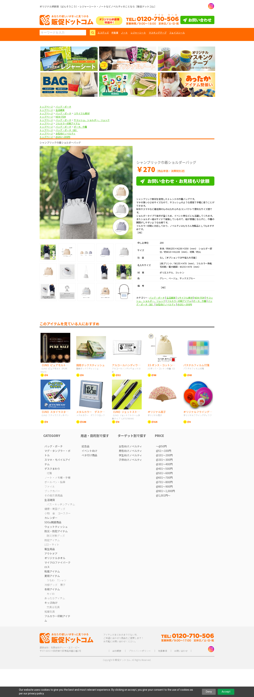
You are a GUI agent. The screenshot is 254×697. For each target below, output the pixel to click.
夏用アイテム (52, 576)
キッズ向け (50, 602)
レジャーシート (138, 32)
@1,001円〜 (163, 495)
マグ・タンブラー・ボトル (57, 453)
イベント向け (89, 451)
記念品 (85, 446)
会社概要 (116, 650)
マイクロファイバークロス (57, 565)
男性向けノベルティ (130, 451)
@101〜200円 (164, 455)
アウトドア (50, 553)
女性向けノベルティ (65, 133)
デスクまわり (52, 468)
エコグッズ (103, 32)
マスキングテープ (157, 32)
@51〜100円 (163, 451)
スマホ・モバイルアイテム (57, 462)
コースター (64, 513)
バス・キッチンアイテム (61, 504)
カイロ (50, 594)
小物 (47, 513)
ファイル (49, 486)
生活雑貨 (60, 110)
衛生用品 (49, 549)
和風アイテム (52, 571)
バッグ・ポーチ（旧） (67, 130)
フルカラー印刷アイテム (68, 123)
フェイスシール (177, 32)
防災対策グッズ (56, 535)
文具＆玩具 (53, 607)
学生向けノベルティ (130, 455)
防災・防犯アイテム (56, 531)
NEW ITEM (61, 116)
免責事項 (162, 650)
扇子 (62, 585)
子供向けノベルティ (130, 460)
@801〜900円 (164, 486)
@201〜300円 (63, 136)
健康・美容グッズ (54, 509)
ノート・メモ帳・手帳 (57, 477)
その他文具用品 (53, 495)
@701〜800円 (164, 482)
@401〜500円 (164, 468)
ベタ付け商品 (89, 455)
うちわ (50, 580)
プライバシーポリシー (139, 650)
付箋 (49, 473)
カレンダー (50, 518)
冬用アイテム (52, 589)
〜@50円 (161, 446)
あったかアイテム (54, 598)
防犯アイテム (52, 540)
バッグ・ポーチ (63, 106)
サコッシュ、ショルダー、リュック (92, 120)
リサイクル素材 (81, 113)
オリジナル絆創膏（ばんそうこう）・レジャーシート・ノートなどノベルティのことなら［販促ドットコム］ (98, 6)
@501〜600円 (164, 473)
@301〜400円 (164, 464)
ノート (124, 32)
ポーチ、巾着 (80, 126)
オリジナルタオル (54, 558)
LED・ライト (51, 544)
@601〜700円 (164, 477)
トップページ (46, 106)
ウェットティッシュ (56, 527)
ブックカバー (52, 491)
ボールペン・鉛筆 (54, 482)
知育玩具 (49, 611)
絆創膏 (115, 32)
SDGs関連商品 (52, 522)
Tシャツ (61, 580)
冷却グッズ (50, 585)
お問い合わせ (181, 650)
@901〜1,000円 (165, 491)
